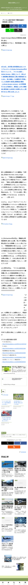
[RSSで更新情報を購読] (14, 446)
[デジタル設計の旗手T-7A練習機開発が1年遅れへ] (6, 397)
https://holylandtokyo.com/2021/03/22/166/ (14, 348)
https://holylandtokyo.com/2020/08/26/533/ (14, 362)
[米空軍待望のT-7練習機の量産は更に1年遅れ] (18, 397)
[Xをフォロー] (7, 443)
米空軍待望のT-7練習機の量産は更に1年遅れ (18, 403)
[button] (18, 30)
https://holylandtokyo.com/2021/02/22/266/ (14, 353)
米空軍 (4, 432)
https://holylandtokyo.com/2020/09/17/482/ (14, 357)
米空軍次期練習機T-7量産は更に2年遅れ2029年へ (6, 419)
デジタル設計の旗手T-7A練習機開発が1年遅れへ (6, 403)
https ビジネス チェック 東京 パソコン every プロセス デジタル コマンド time (13, 435)
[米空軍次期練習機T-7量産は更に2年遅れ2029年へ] (6, 413)
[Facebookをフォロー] (20, 443)
